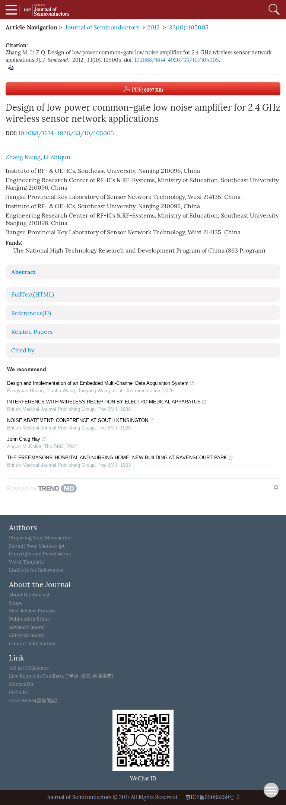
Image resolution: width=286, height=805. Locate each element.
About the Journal (29, 595)
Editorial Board (26, 635)
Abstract (23, 272)
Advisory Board (26, 627)
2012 (153, 27)
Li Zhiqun (57, 157)
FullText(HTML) (32, 294)
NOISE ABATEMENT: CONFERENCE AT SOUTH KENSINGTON (77, 420)
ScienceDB (21, 684)
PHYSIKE (19, 692)
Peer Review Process (32, 611)
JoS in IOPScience (29, 668)
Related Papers (32, 331)
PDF (146, 90)
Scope (16, 603)
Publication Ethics (30, 619)
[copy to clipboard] (10, 67)
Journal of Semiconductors (102, 27)
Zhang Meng (23, 157)
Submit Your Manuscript (37, 546)
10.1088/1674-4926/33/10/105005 (176, 60)
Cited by (22, 350)
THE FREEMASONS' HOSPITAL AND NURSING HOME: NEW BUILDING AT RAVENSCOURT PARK (117, 457)
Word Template (26, 562)
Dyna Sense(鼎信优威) (33, 700)
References (31, 313)
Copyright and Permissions (40, 554)
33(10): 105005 (189, 27)
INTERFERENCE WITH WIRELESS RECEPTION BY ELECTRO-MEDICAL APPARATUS (104, 402)
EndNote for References (36, 570)
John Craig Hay (23, 439)
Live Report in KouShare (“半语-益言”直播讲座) (61, 676)
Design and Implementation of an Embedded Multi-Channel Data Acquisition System (97, 383)
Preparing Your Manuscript (40, 538)
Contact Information (32, 643)
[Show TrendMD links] (276, 487)
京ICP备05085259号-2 (212, 797)
